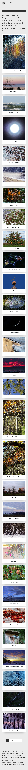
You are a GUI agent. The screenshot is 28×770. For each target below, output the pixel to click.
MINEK (14, 375)
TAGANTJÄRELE (14, 709)
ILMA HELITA (14, 603)
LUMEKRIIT (14, 540)
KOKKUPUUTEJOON (14, 354)
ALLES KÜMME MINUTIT (14, 70)
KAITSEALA (14, 91)
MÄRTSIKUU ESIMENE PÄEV (14, 667)
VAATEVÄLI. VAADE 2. (14, 436)
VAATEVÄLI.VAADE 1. (14, 476)
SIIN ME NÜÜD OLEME (14, 227)
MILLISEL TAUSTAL (14, 269)
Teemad (14, 11)
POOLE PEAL (14, 582)
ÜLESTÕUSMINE (14, 163)
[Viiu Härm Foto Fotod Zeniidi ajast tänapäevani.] (7, 3)
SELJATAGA (14, 184)
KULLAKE (14, 497)
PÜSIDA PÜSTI (14, 113)
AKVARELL (14, 396)
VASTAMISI (13, 141)
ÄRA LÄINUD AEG (14, 730)
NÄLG (14, 645)
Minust (19, 3)
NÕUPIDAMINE (14, 519)
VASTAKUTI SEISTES (14, 248)
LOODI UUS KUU (14, 333)
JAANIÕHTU (14, 624)
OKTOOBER (14, 688)
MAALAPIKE (14, 311)
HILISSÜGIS (14, 205)
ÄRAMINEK (14, 561)
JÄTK (14, 290)
